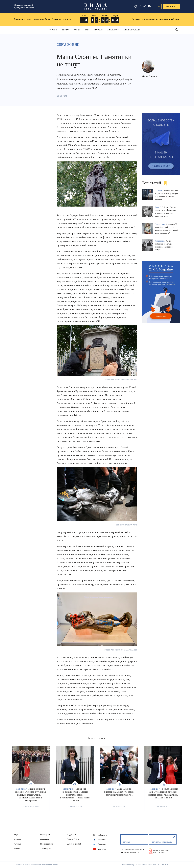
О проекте (44, 839)
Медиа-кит (71, 835)
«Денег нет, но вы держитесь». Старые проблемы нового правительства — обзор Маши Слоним (75, 795)
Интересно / (160, 224)
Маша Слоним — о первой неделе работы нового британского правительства (119, 792)
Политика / (21, 789)
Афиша (77, 30)
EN (159, 6)
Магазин (98, 30)
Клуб (87, 30)
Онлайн (53, 30)
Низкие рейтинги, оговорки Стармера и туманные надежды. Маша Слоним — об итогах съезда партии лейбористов (30, 795)
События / (159, 190)
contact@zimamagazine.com (134, 849)
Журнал (65, 30)
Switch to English (74, 844)
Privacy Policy (73, 839)
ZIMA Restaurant (132, 30)
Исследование (46, 844)
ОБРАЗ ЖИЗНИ (68, 44)
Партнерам (45, 835)
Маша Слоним (149, 76)
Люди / (158, 207)
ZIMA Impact (113, 30)
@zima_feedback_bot (131, 852)
